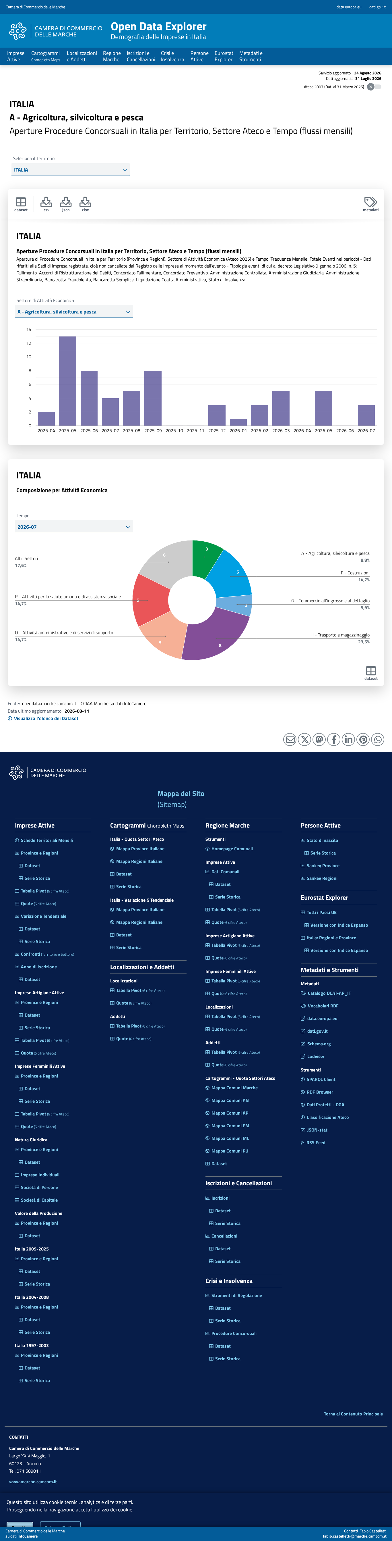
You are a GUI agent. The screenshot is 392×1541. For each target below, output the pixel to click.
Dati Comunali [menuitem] (225, 871)
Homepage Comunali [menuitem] (232, 848)
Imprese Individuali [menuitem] (40, 1174)
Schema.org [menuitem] (319, 1043)
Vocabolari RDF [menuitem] (323, 1005)
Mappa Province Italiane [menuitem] (140, 848)
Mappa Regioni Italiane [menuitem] (139, 861)
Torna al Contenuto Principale (353, 1413)
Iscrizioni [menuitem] (220, 1197)
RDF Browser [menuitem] (320, 1091)
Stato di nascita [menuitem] (322, 840)
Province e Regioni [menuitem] (39, 852)
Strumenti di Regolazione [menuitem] (236, 1295)
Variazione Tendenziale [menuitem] (43, 916)
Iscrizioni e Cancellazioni (141, 56)
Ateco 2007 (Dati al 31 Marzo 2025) (334, 87)
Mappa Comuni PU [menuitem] (229, 1150)
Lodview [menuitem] (315, 1056)
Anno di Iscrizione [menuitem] (39, 966)
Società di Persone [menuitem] (39, 1187)
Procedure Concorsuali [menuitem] (234, 1333)
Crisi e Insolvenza (172, 56)
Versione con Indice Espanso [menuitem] (339, 924)
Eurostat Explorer (224, 56)
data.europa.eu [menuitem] (322, 1018)
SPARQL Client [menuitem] (321, 1079)
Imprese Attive (15, 56)
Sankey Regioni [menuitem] (322, 878)
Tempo (23, 515)
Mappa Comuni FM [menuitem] (230, 1125)
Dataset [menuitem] (32, 865)
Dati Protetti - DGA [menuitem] (325, 1104)
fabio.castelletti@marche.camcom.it (355, 1536)
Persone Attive (200, 56)
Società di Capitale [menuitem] (39, 1199)
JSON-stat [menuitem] (317, 1129)
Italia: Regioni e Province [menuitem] (331, 937)
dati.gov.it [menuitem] (317, 1031)
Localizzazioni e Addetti (82, 56)
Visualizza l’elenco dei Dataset (46, 718)
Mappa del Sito (181, 799)
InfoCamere (28, 1536)
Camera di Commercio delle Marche (35, 7)
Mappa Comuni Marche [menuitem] (234, 1087)
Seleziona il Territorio (34, 158)
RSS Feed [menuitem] (315, 1142)
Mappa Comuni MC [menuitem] (230, 1138)
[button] (85, 203)
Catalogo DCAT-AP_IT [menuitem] (329, 993)
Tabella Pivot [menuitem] (45, 890)
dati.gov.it (377, 7)
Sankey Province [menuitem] (323, 865)
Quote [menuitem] (38, 903)
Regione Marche (112, 56)
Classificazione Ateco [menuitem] (328, 1117)
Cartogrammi (45, 56)
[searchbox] (66, 170)
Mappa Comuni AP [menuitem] (229, 1112)
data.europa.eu (349, 7)
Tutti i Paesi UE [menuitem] (322, 912)
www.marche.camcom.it (33, 1481)
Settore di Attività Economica (45, 300)
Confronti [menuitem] (47, 954)
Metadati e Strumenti (251, 56)
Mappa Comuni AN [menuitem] (230, 1100)
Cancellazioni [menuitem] (224, 1235)
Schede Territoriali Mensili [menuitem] (47, 840)
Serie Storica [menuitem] (37, 878)
